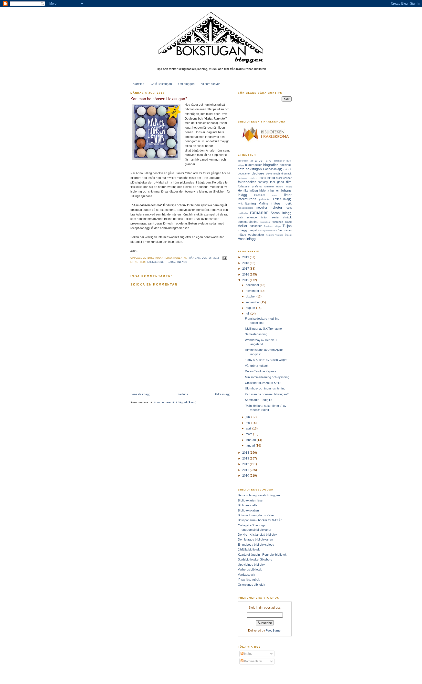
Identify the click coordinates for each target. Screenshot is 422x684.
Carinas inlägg (273, 169)
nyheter (276, 207)
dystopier (242, 178)
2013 (246, 458)
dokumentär (273, 173)
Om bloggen (186, 83)
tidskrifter (256, 225)
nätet (289, 207)
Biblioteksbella (247, 505)
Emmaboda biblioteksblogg (256, 544)
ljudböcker (265, 199)
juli (248, 313)
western (270, 235)
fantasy (263, 182)
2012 (246, 464)
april (249, 428)
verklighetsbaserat (267, 230)
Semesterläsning (256, 334)
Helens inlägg (284, 186)
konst (274, 195)
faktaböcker (156, 262)
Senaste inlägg (140, 394)
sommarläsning (248, 221)
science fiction (257, 217)
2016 (246, 274)
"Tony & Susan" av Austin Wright (266, 359)
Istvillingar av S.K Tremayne (263, 328)
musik (287, 203)
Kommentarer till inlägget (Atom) (175, 402)
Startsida (138, 83)
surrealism (265, 222)
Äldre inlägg (222, 394)
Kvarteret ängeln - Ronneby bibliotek (262, 554)
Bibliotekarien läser (251, 500)
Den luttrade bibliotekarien (255, 539)
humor (274, 190)
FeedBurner (274, 630)
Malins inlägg (269, 203)
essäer (287, 177)
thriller (242, 226)
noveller (261, 207)
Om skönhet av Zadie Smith (263, 382)
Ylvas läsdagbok (249, 579)
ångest (288, 235)
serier (275, 217)
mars (249, 434)
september (253, 302)
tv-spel (253, 230)
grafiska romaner (263, 186)
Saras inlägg (177, 262)
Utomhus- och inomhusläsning (265, 388)
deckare (258, 173)
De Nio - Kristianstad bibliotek (257, 534)
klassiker (259, 195)
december (253, 284)
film (289, 182)
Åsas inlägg (247, 239)
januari (251, 445)
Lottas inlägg (282, 199)
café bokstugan (250, 169)
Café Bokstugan (161, 83)
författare (244, 186)
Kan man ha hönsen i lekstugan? (158, 99)
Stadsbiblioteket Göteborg (255, 559)
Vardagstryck (246, 574)
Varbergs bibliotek (250, 569)
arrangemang (260, 160)
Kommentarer (252, 661)
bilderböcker (253, 164)
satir (240, 217)
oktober (251, 296)
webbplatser (256, 234)
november (253, 290)
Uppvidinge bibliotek (251, 564)
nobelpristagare (245, 208)
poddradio (243, 213)
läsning (250, 203)
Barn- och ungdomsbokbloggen (259, 495)
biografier (270, 165)
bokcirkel (286, 164)
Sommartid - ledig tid (258, 399)
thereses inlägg (282, 221)
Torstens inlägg (272, 226)
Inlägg (248, 653)
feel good (277, 182)
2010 (246, 475)
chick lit (288, 169)
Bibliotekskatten (248, 510)
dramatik (286, 173)
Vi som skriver (210, 83)
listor (288, 195)
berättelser (279, 161)
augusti (251, 307)
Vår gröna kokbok (256, 365)
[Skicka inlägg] (224, 258)
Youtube (279, 235)
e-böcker (252, 178)
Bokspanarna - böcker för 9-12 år (260, 520)
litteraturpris (247, 199)
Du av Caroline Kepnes (260, 371)
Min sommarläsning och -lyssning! (267, 377)
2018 (246, 263)
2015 (246, 280)
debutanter (244, 173)
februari (251, 439)
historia (264, 190)
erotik (279, 177)
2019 (246, 257)
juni (248, 417)
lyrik (240, 203)
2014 (246, 452)
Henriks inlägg (248, 190)
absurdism (243, 161)
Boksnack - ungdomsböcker (256, 515)
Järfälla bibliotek (249, 549)
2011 (246, 469)
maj (248, 422)
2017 (246, 268)
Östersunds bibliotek (251, 584)
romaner (259, 212)
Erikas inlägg (266, 177)
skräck (287, 217)
